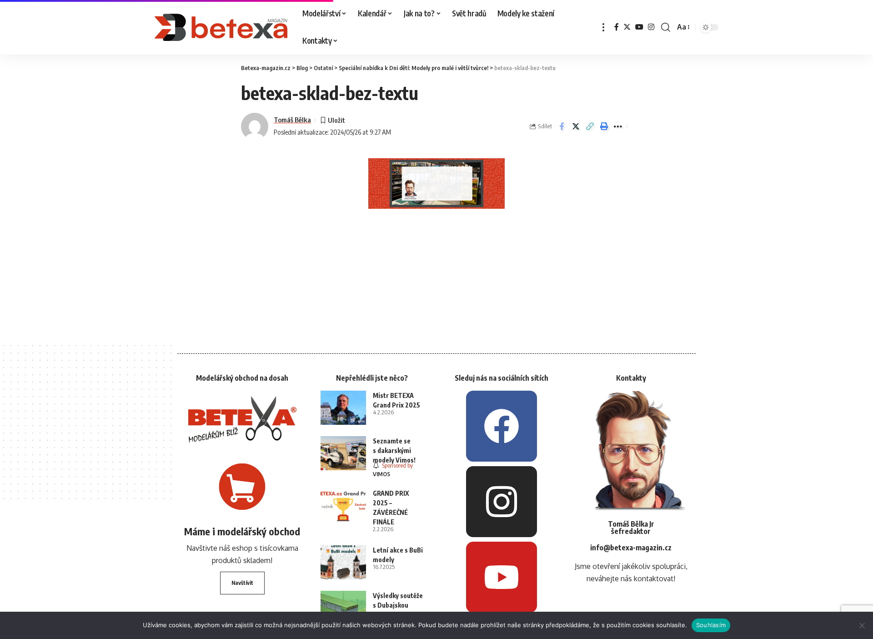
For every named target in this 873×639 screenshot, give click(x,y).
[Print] (603, 126)
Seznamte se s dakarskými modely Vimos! (394, 450)
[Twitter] (627, 27)
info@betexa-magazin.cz (631, 547)
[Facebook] (616, 27)
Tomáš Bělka (292, 120)
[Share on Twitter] (575, 126)
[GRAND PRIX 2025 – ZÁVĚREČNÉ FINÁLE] (343, 505)
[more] (603, 27)
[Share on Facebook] (561, 126)
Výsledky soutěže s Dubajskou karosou (398, 605)
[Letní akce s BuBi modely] (343, 562)
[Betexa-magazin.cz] (221, 27)
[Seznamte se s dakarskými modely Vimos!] (343, 453)
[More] (618, 126)
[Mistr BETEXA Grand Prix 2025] (343, 408)
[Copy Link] (589, 126)
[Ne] (861, 625)
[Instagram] (651, 27)
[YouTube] (639, 27)
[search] (665, 27)
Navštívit (242, 582)
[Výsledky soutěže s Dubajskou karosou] (343, 608)
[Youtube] (501, 577)
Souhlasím (711, 625)
